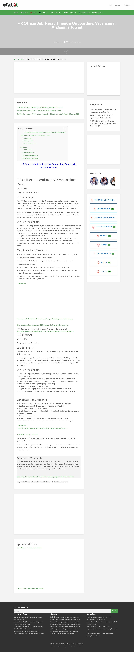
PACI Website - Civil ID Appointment (29, 548)
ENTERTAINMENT (77, 643)
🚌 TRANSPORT (84, 12)
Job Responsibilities (29, 141)
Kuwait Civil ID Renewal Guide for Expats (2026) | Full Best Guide (39, 111)
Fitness (104, 244)
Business (103, 236)
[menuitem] (110, 5)
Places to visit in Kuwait (105, 218)
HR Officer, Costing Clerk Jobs (27, 434)
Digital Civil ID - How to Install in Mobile (30, 588)
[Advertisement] (64, 5)
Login (110, 5)
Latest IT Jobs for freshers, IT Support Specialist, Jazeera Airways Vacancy (42, 428)
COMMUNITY (96, 12)
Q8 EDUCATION (55, 12)
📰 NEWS (24, 12)
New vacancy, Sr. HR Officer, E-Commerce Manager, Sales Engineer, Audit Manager (45, 319)
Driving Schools (104, 253)
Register (117, 5)
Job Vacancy (57, 42)
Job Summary (28, 138)
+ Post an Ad (126, 5)
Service (104, 262)
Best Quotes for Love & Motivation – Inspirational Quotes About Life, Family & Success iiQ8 (48, 114)
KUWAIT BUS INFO (70, 12)
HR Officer (24, 147)
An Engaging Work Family (31, 158)
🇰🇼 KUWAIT (42, 12)
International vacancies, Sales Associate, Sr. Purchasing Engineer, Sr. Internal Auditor (45, 331)
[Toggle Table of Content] (64, 129)
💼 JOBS (33, 12)
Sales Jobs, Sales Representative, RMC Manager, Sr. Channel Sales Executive (42, 325)
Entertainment (104, 209)
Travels (104, 271)
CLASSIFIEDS (65, 643)
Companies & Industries (104, 200)
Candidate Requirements (31, 144)
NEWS (58, 643)
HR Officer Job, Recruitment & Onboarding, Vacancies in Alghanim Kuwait (46, 132)
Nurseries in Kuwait (104, 227)
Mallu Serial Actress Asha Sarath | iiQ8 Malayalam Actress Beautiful (40, 107)
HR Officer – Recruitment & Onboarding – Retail (35, 135)
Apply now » (22, 283)
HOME (16, 12)
